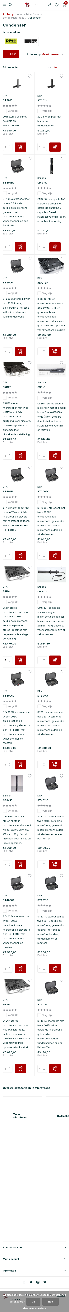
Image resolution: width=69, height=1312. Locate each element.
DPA (5, 95)
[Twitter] (31, 1282)
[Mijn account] (50, 5)
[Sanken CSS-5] (51, 370)
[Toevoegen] (20, 147)
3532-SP (42, 282)
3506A (7, 1004)
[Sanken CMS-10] (51, 574)
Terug (10, 14)
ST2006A (8, 282)
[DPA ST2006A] (17, 265)
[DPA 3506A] (17, 987)
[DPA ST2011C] (51, 883)
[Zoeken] (9, 5)
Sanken (41, 178)
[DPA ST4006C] (17, 679)
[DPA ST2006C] (51, 474)
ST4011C (42, 800)
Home (19, 14)
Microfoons (32, 14)
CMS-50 (42, 182)
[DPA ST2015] (17, 83)
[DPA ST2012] (51, 83)
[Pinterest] (44, 1282)
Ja (33, 1301)
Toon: (49, 67)
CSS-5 (41, 387)
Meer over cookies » (35, 1308)
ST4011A (8, 491)
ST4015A (8, 182)
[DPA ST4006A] (17, 883)
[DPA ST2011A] (51, 679)
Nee (50, 1301)
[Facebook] (24, 1282)
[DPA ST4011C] (51, 783)
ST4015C (42, 1004)
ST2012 (42, 100)
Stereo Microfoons (13, 17)
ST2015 (7, 100)
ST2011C (42, 900)
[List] (64, 67)
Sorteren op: (33, 54)
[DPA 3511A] (17, 574)
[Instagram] (37, 1282)
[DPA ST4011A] (17, 474)
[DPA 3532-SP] (51, 265)
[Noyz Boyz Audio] (34, 5)
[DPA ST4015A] (17, 166)
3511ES (7, 387)
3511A (6, 591)
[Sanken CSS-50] (17, 783)
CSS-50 (7, 800)
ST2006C (43, 491)
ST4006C (8, 695)
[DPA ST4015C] (51, 987)
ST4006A (8, 900)
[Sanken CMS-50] (51, 166)
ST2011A (42, 695)
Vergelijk (13, 110)
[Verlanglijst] (57, 5)
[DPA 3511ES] (17, 370)
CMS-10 (42, 591)
